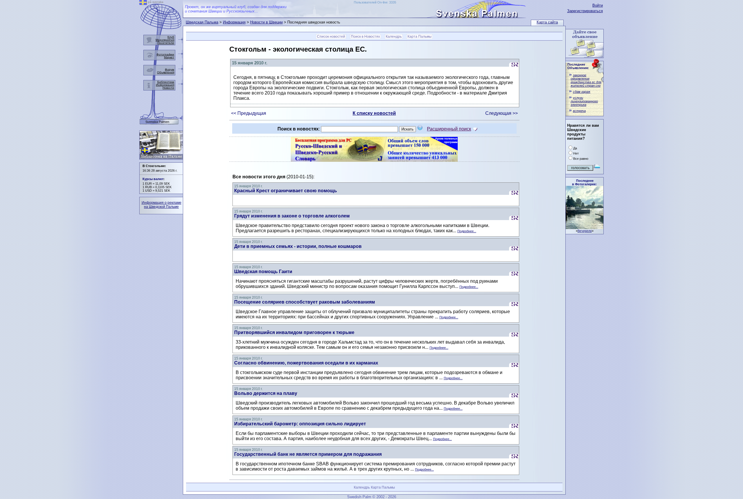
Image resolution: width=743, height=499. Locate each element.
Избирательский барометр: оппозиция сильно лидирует (300, 423)
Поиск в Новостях (365, 37)
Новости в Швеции (266, 22)
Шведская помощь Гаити (263, 271)
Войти (597, 5)
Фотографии (165, 54)
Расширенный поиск (449, 128)
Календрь (394, 37)
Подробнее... (466, 231)
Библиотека (165, 82)
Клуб (170, 37)
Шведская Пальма (202, 22)
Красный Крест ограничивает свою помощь (285, 190)
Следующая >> (501, 113)
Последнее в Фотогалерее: (584, 182)
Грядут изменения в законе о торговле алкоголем (292, 215)
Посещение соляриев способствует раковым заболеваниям (304, 302)
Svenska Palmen (157, 122)
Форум (169, 69)
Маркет (169, 57)
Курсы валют (153, 179)
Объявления (165, 72)
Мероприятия (165, 39)
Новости (168, 87)
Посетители (165, 42)
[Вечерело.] (584, 227)
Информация (234, 22)
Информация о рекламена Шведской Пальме (161, 205)
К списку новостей (374, 113)
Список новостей (331, 37)
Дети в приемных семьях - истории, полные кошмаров (298, 246)
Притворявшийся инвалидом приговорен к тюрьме (294, 332)
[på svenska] (143, 3)
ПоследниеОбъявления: (578, 66)
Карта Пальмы (419, 37)
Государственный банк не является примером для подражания (308, 454)
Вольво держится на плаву (265, 393)
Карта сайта (547, 22)
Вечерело (585, 231)
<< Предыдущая (248, 113)
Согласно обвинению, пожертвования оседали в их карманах (306, 362)
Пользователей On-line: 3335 (375, 2)
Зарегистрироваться (585, 11)
